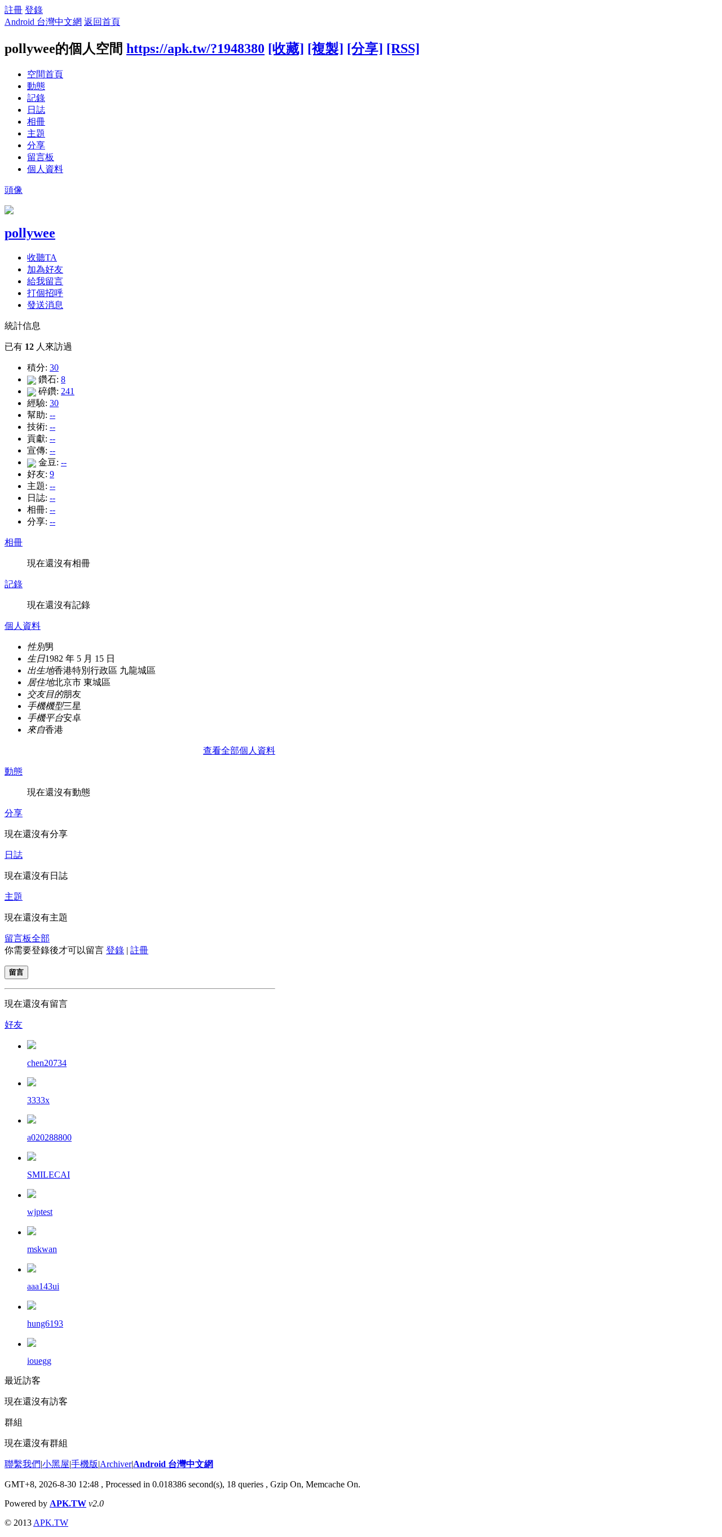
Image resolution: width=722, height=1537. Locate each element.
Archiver (115, 1464)
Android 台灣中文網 (43, 22)
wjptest (39, 1212)
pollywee (30, 233)
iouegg (39, 1361)
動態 (36, 86)
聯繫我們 (23, 1464)
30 (54, 367)
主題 (36, 133)
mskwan (42, 1249)
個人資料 (45, 169)
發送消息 (45, 305)
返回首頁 (102, 22)
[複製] (325, 48)
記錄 (36, 98)
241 (67, 391)
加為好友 (45, 269)
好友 (14, 1024)
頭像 (14, 190)
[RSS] (403, 48)
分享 (36, 145)
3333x (38, 1100)
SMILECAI (48, 1174)
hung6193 (45, 1323)
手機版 (84, 1464)
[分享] (365, 48)
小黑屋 (55, 1464)
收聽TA (42, 257)
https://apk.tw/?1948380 (195, 48)
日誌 (36, 109)
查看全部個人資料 (239, 750)
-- (52, 415)
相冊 (36, 121)
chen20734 (47, 1063)
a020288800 (49, 1137)
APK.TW (68, 1503)
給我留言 (45, 281)
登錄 (34, 10)
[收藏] (286, 48)
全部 (41, 938)
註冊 (14, 10)
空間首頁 (45, 74)
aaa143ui (43, 1286)
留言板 (40, 157)
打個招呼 (45, 293)
